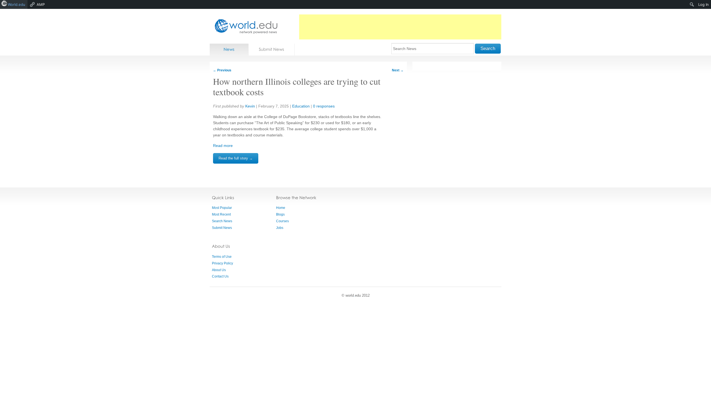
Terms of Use (222, 257)
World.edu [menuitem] (16, 4)
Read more (223, 145)
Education (301, 106)
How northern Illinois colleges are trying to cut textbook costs (296, 86)
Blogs (280, 214)
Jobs (279, 228)
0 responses (324, 106)
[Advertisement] (400, 26)
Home (280, 208)
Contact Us (220, 276)
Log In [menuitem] (703, 4)
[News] (244, 26)
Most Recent (221, 214)
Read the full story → (236, 158)
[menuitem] (692, 4)
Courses (282, 221)
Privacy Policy (222, 263)
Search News (222, 221)
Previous (222, 70)
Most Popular (222, 208)
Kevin (250, 106)
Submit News (271, 49)
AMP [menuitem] (41, 4)
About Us (219, 270)
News (229, 49)
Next (398, 70)
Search (487, 48)
